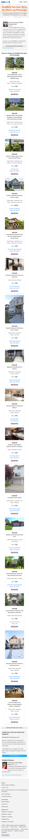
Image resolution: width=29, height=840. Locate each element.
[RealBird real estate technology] (5, 3)
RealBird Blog (5, 819)
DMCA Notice (22, 827)
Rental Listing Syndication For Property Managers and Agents (14, 790)
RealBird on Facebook (7, 812)
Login (20, 2)
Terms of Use (5, 827)
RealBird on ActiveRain (8, 821)
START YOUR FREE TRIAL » (14, 755)
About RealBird (5, 801)
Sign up (25, 2)
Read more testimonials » (9, 48)
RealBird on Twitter (6, 814)
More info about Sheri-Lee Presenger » (14, 46)
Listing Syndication (6, 796)
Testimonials (5, 806)
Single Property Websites (8, 785)
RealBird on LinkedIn (7, 816)
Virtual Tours (5, 787)
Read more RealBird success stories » (14, 727)
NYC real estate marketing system (10, 829)
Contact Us (4, 804)
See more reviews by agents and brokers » (12, 775)
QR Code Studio (6, 794)
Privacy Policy (13, 827)
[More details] (14, 63)
